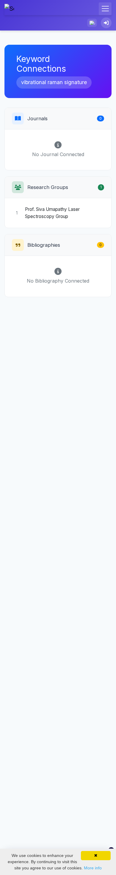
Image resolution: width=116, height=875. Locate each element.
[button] (92, 23)
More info (93, 868)
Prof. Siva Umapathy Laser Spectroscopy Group (52, 212)
